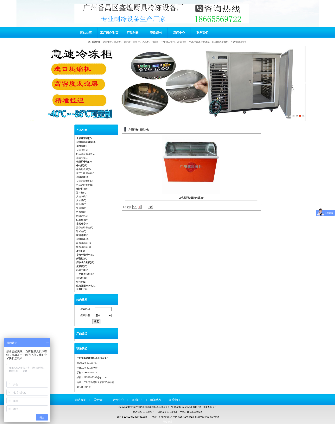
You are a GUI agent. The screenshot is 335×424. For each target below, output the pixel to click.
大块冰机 (80, 196)
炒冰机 (79, 212)
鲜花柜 (79, 258)
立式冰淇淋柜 (83, 181)
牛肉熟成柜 (82, 169)
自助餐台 (81, 223)
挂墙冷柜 (80, 157)
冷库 (78, 250)
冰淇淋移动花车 (84, 142)
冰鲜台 (79, 231)
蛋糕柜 (79, 266)
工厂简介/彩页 (109, 32)
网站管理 (167, 421)
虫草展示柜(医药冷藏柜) (191, 197)
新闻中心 (179, 32)
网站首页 (86, 32)
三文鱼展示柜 (83, 274)
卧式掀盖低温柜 (84, 153)
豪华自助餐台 (83, 227)
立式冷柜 (80, 150)
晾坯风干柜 (82, 161)
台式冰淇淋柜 (83, 184)
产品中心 (118, 399)
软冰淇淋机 (82, 247)
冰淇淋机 (81, 239)
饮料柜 (79, 281)
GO (150, 207)
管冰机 (79, 208)
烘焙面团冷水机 (84, 285)
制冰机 (79, 188)
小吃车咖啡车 (83, 254)
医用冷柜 (81, 235)
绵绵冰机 (80, 216)
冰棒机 (79, 192)
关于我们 (99, 399)
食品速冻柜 (82, 138)
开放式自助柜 (83, 262)
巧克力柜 (81, 270)
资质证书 (156, 32)
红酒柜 (79, 219)
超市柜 (79, 278)
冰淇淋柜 (81, 177)
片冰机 (79, 200)
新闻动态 (155, 399)
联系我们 (202, 32)
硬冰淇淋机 (82, 243)
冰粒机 (79, 204)
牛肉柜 (79, 165)
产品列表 (132, 32)
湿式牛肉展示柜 (84, 173)
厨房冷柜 (81, 146)
